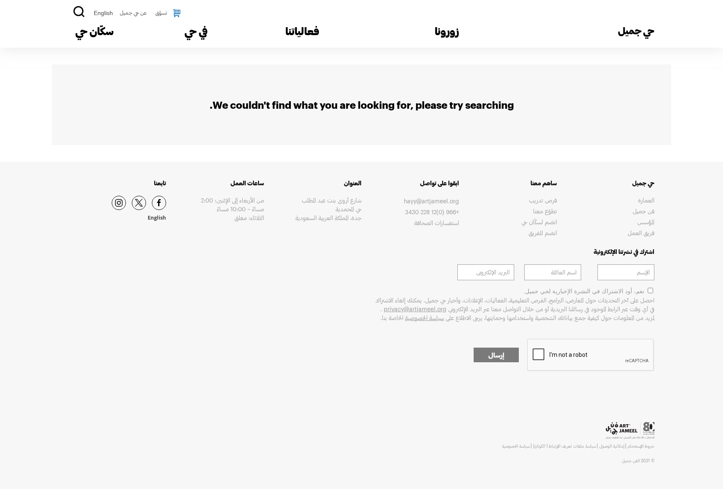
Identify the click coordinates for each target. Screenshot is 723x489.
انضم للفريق (542, 232)
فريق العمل (641, 232)
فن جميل (643, 211)
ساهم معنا (543, 183)
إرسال (496, 355)
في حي (196, 31)
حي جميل (636, 30)
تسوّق (161, 12)
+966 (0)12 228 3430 (432, 211)
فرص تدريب (542, 200)
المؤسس (645, 221)
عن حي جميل (133, 12)
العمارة (646, 200)
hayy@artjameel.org (431, 201)
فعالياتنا (302, 31)
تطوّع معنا (544, 211)
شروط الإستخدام (641, 445)
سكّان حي (94, 31)
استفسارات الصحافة (436, 222)
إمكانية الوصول (611, 445)
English (103, 13)
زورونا (447, 31)
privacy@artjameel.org (415, 308)
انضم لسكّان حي (538, 221)
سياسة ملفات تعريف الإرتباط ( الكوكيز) (564, 445)
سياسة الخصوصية (424, 317)
